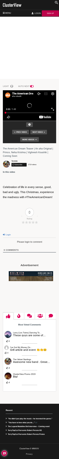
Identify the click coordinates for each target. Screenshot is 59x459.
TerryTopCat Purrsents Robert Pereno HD (25, 430)
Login (8, 234)
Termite (14, 161)
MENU (8, 13)
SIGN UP (50, 13)
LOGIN (37, 13)
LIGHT (6, 86)
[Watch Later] (29, 124)
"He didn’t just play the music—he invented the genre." (30, 419)
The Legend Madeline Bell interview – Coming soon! (29, 426)
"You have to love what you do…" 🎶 (22, 423)
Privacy (29, 454)
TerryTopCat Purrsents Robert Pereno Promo (26, 434)
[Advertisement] (29, 47)
